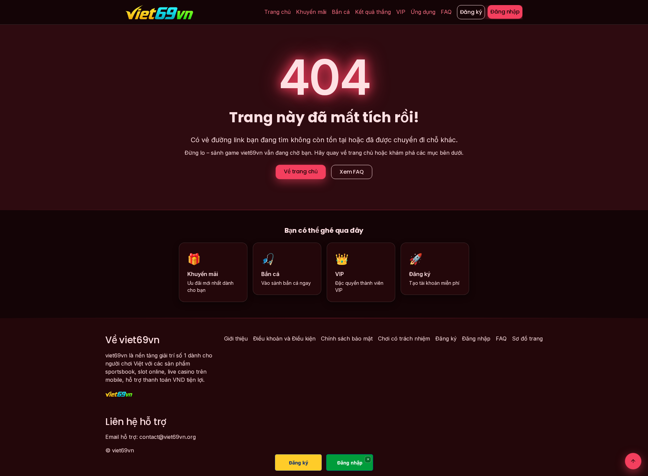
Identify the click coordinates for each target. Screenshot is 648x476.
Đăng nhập (505, 12)
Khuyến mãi (311, 11)
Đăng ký (471, 12)
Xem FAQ (352, 172)
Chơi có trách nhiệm (404, 338)
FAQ (446, 11)
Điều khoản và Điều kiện (284, 338)
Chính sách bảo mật (347, 338)
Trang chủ (277, 11)
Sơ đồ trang (527, 338)
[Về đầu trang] (633, 461)
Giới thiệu (236, 338)
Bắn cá (341, 11)
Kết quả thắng (373, 11)
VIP (400, 11)
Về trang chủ (301, 171)
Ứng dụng (423, 11)
